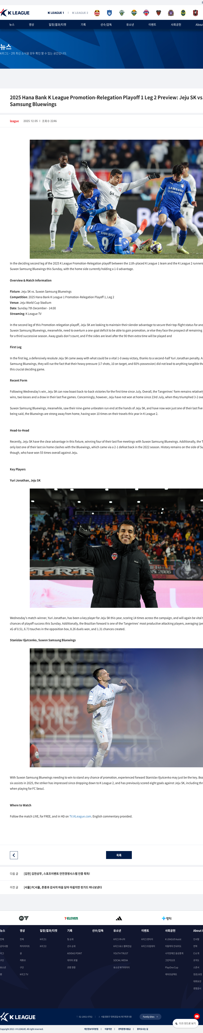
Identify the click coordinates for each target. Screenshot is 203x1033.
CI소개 (196, 953)
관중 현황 (71, 967)
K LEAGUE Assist (173, 939)
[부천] (195, 13)
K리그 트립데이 (148, 946)
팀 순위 (70, 939)
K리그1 (43, 939)
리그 (2, 953)
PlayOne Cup (171, 967)
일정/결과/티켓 (57, 24)
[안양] (171, 13)
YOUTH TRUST (120, 953)
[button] (185, 1024)
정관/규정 (197, 974)
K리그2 (43, 946)
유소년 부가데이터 (121, 967)
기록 (83, 24)
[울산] (109, 13)
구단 (2, 960)
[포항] (158, 13)
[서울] (97, 13)
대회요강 (197, 981)
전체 (2, 939)
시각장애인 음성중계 (174, 953)
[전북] (122, 13)
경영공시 (197, 988)
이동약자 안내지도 (173, 946)
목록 (119, 855)
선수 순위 (71, 946)
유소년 (130, 24)
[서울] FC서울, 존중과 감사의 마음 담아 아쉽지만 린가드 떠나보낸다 (63, 887)
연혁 (195, 946)
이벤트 (152, 24)
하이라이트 (25, 946)
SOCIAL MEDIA (120, 960)
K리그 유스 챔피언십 (122, 946)
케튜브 (23, 960)
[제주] (146, 13)
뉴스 (11, 24)
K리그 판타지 (147, 939)
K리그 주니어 (119, 939)
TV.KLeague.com (80, 816)
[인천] (183, 13)
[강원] (134, 13)
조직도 (196, 960)
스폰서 (196, 967)
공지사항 (4, 946)
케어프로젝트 (171, 974)
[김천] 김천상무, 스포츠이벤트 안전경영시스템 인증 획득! (57, 873)
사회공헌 (176, 24)
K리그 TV (24, 974)
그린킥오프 (170, 960)
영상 (31, 24)
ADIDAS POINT (74, 953)
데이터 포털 (72, 960)
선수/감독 (106, 24)
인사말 (196, 939)
